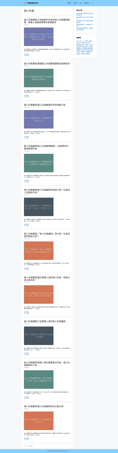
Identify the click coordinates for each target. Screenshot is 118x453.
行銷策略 (87, 53)
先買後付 (87, 44)
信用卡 (78, 42)
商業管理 (69, 3)
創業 (87, 46)
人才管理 (86, 41)
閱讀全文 (38, 50)
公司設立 (91, 44)
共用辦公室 (82, 46)
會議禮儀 (78, 50)
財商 (80, 3)
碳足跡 (88, 50)
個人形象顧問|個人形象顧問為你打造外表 (43, 406)
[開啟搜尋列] (92, 3)
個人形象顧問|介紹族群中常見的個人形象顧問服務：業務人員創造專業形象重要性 (47, 21)
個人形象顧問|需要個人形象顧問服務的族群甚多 (47, 63)
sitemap (69, 451)
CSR (77, 41)
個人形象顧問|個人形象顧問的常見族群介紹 (45, 105)
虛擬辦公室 (89, 51)
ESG (80, 41)
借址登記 (78, 44)
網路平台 (78, 51)
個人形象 (27, 55)
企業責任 (90, 41)
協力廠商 (90, 46)
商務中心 (79, 48)
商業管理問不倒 (32, 3)
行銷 (82, 53)
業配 (82, 50)
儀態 (83, 44)
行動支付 (78, 53)
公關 (77, 46)
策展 (92, 50)
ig (82, 41)
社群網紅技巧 (86, 3)
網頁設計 (83, 51)
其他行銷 (75, 3)
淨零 (85, 50)
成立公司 (90, 48)
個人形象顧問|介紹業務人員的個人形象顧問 (45, 321)
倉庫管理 (83, 42)
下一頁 (31, 445)
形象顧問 (84, 48)
